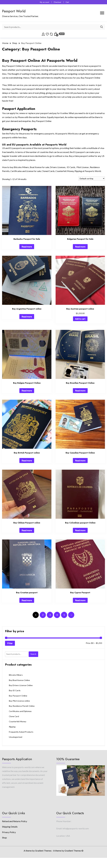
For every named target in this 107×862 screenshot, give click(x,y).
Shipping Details (10, 826)
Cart (67, 2)
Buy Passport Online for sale (15, 66)
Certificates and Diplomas (20, 711)
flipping (78, 171)
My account (44, 2)
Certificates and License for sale (25, 171)
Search (33, 654)
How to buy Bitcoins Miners (15, 167)
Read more (27, 246)
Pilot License (82, 167)
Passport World (13, 11)
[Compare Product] (51, 33)
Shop (4, 837)
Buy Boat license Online (19, 680)
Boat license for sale (39, 167)
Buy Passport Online (18, 696)
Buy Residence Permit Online (22, 706)
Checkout (57, 2)
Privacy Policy (9, 832)
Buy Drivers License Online (21, 685)
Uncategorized (15, 737)
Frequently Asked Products (21, 732)
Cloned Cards (48, 171)
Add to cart (80, 319)
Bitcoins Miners (16, 675)
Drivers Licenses (57, 167)
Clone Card (14, 716)
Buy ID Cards (14, 690)
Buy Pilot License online (19, 701)
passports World (66, 133)
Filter (10, 643)
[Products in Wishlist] (47, 33)
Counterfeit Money (64, 171)
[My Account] (43, 33)
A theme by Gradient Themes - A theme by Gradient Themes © (53, 850)
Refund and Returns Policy (14, 821)
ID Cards (70, 167)
